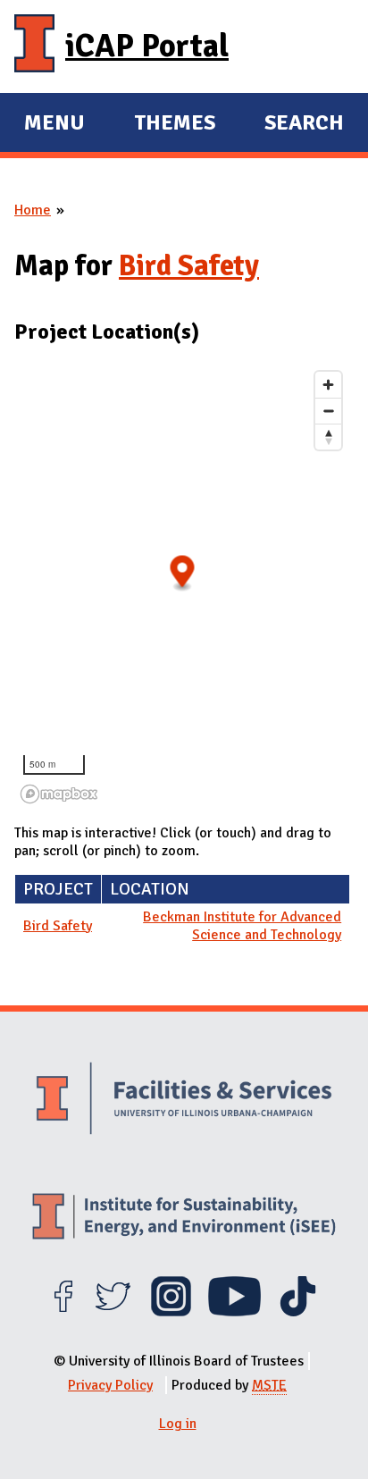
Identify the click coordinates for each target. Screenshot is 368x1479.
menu (54, 125)
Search (304, 122)
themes (174, 125)
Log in (178, 1424)
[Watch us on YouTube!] (234, 1312)
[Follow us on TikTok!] (298, 1312)
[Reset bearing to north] (328, 437)
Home (32, 210)
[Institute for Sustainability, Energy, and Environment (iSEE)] (184, 1218)
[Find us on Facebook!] (63, 1312)
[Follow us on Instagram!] (171, 1312)
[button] (183, 573)
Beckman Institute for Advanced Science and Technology (242, 926)
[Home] (34, 46)
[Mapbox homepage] (59, 794)
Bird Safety (189, 265)
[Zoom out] (328, 411)
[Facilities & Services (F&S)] (184, 1101)
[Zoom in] (328, 385)
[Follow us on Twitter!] (113, 1312)
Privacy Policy (110, 1385)
